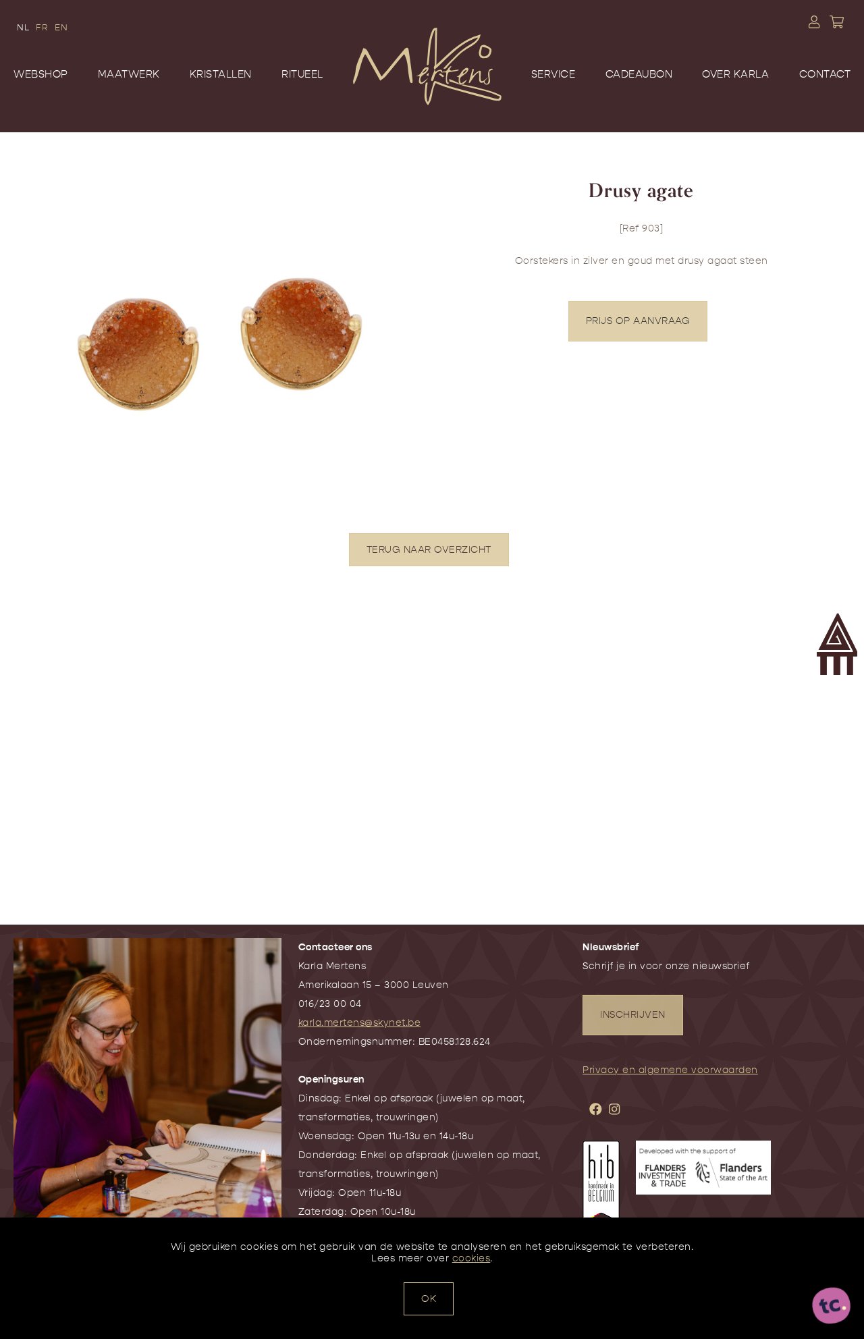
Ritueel (302, 74)
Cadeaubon (639, 74)
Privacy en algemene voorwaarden (670, 1070)
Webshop (41, 74)
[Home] (427, 86)
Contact (825, 74)
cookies (471, 1258)
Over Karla (735, 74)
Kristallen (221, 74)
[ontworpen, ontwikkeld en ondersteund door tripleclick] (831, 1306)
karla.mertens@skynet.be (359, 1023)
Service (553, 74)
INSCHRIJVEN (633, 1014)
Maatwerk (129, 74)
